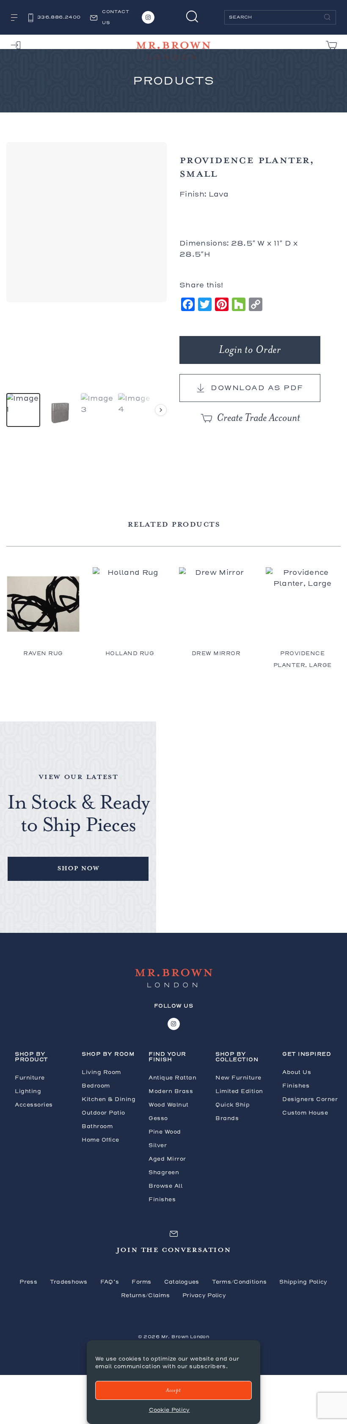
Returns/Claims (145, 1295)
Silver (158, 1145)
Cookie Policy (169, 1410)
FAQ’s (109, 1282)
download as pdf (257, 388)
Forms (141, 1282)
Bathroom (97, 1126)
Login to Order (250, 349)
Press (28, 1282)
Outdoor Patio (103, 1113)
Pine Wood (165, 1132)
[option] (23, 410)
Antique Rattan (172, 1077)
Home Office (100, 1140)
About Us (296, 1072)
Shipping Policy (303, 1282)
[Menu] (14, 18)
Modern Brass (171, 1091)
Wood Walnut (169, 1104)
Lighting (28, 1091)
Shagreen (164, 1172)
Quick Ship (232, 1104)
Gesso (158, 1118)
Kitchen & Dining (108, 1099)
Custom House (305, 1113)
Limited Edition (239, 1091)
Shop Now (78, 867)
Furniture (30, 1077)
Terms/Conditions (239, 1282)
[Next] (161, 410)
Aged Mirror (167, 1159)
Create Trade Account (258, 417)
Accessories (34, 1104)
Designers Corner (310, 1099)
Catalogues (181, 1282)
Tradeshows (69, 1282)
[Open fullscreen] (155, 291)
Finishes (295, 1085)
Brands (227, 1118)
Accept (173, 1390)
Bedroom (96, 1085)
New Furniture (238, 1077)
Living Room (101, 1072)
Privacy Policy (204, 1295)
